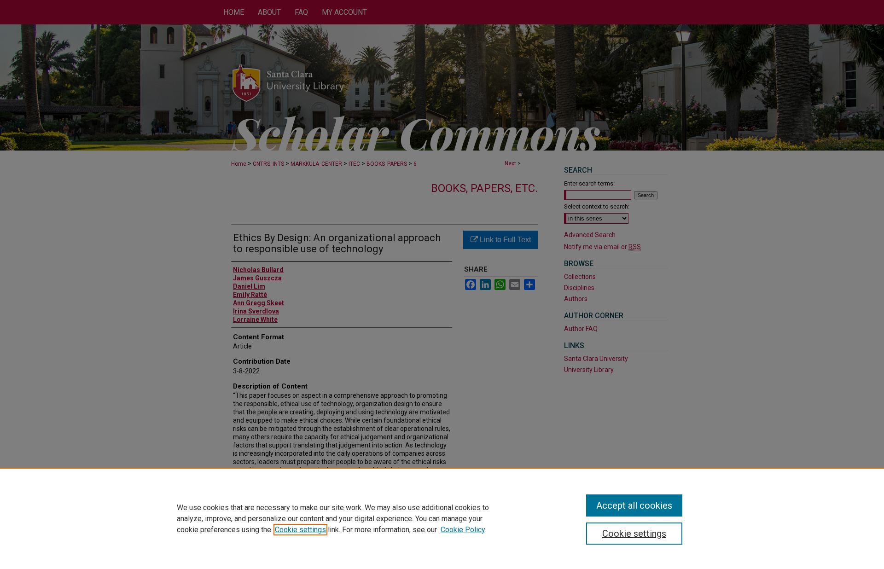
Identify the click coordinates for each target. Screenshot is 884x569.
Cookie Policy (463, 529)
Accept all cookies (634, 505)
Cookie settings (300, 529)
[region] (442, 518)
